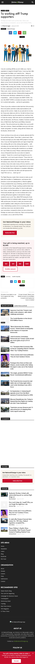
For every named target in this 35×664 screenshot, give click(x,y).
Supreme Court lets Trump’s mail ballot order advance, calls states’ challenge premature (21, 312)
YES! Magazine (5, 609)
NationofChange (11, 28)
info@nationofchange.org (21, 641)
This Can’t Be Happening (7, 593)
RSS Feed (3, 559)
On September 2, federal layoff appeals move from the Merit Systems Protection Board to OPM (21, 393)
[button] (32, 2)
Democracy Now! (5, 601)
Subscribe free (10, 232)
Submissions (4, 579)
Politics (7, 10)
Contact (3, 581)
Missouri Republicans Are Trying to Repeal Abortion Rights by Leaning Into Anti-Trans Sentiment (21, 401)
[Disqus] (17, 443)
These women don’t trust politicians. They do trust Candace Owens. (20, 511)
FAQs (2, 576)
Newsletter (4, 549)
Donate (3, 571)
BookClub (3, 556)
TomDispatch (4, 598)
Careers (3, 573)
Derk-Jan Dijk (12, 506)
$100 (27, 264)
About (2, 568)
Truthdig (3, 603)
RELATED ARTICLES (7, 306)
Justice (2, 366)
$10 (6, 264)
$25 (13, 264)
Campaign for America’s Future (9, 596)
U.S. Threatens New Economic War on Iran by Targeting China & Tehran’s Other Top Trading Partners (22, 348)
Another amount (10, 269)
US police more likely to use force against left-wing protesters (8, 296)
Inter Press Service (6, 606)
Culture (3, 10)
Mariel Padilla (12, 514)
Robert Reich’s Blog (6, 591)
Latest (2, 551)
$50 (20, 264)
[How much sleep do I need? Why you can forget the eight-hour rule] (4, 504)
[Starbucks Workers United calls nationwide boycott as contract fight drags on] (4, 494)
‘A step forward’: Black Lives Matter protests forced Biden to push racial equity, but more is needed (26, 297)
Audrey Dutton (12, 533)
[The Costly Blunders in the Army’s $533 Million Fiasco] (5, 320)
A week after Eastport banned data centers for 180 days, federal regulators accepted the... (20, 521)
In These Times (5, 611)
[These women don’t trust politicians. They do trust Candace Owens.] (5, 360)
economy (8, 276)
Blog (2, 554)
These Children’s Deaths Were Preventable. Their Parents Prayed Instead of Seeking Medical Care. (19, 530)
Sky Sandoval (12, 498)
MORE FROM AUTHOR (20, 306)
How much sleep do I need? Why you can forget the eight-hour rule (21, 503)
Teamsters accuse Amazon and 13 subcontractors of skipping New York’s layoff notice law (21, 409)
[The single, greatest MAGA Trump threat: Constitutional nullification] (5, 374)
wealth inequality (16, 276)
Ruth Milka (12, 524)
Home (2, 546)
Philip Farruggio (6, 25)
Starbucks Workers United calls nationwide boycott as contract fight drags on (20, 495)
